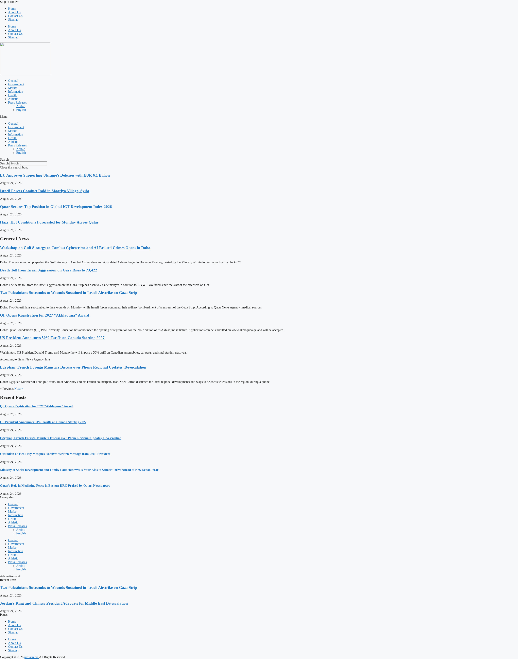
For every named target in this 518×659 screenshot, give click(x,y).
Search (4, 163)
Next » (18, 388)
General (13, 80)
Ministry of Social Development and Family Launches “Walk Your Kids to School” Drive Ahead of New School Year (79, 469)
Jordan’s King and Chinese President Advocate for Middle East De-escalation (64, 603)
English (21, 109)
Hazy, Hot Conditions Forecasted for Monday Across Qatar (49, 222)
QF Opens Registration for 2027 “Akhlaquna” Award (44, 315)
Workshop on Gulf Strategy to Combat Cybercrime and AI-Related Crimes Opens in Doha (75, 248)
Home (12, 8)
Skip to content (9, 1)
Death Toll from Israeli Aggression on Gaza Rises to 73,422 (48, 270)
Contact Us (15, 16)
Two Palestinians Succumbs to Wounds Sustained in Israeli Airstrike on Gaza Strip (68, 292)
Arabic (20, 106)
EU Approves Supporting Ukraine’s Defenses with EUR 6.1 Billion (55, 175)
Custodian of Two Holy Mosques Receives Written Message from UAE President (55, 454)
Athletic (13, 99)
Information (15, 91)
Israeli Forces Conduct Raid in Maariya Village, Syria (44, 191)
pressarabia (31, 657)
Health (12, 95)
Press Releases (17, 102)
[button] (259, 117)
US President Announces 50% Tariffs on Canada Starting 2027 (52, 338)
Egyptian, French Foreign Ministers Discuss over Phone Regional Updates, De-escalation (73, 367)
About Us (14, 12)
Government (16, 84)
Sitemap (13, 19)
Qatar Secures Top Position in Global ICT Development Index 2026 (56, 206)
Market (12, 88)
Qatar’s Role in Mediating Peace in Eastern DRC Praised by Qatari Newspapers (55, 485)
